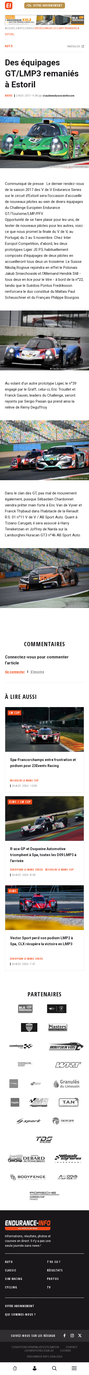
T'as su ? (54, 1262)
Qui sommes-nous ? (20, 1314)
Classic (10, 1270)
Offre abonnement (47, 5)
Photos (53, 1279)
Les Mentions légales (38, 1350)
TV (49, 1287)
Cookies (65, 1350)
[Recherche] (54, 1368)
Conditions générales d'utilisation (35, 1347)
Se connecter (15, 672)
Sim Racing (13, 1279)
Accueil (10, 28)
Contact (71, 1347)
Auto (21, 28)
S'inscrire (37, 672)
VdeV (29, 28)
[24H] (14, 1368)
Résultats (55, 1270)
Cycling (11, 1287)
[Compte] (34, 1368)
